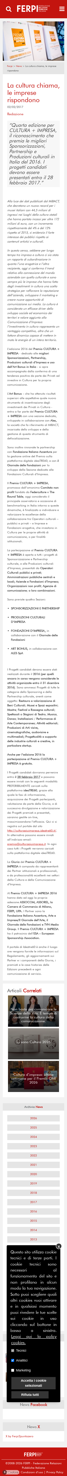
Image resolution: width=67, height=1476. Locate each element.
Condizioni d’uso (32, 1472)
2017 (33, 1202)
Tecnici (21, 1350)
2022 (33, 1155)
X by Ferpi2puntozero (19, 1436)
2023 (33, 1146)
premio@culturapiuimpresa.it (26, 844)
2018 (33, 1193)
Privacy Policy (54, 1472)
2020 (33, 1174)
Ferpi (9, 66)
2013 (33, 1239)
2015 (33, 1220)
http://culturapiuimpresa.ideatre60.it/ (31, 830)
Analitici (22, 1360)
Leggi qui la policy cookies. (34, 1339)
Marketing (23, 1370)
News (19, 66)
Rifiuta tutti (30, 1395)
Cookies (11, 1472)
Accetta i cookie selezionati (33, 1383)
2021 (33, 1165)
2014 (33, 1230)
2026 (33, 1118)
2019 (33, 1183)
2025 (33, 1127)
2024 (33, 1137)
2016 (33, 1211)
